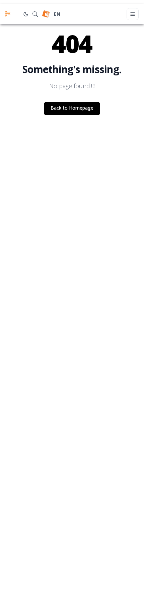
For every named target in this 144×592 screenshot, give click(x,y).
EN (57, 14)
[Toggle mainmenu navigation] (133, 14)
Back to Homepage (72, 108)
